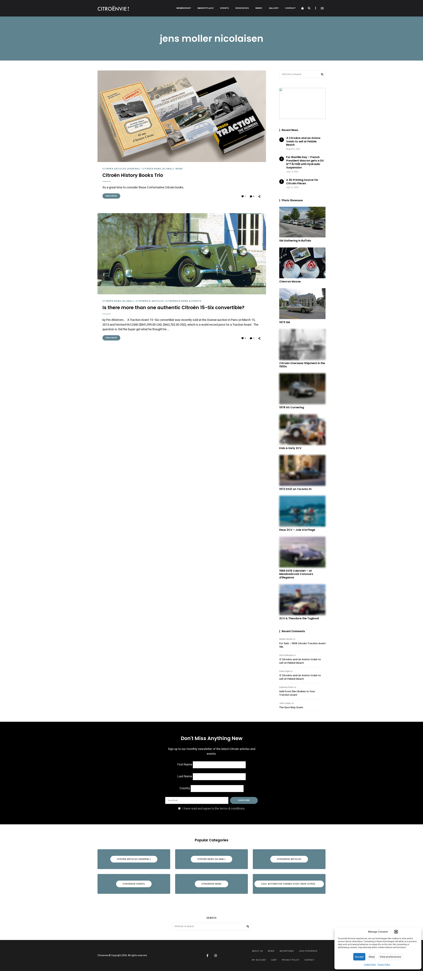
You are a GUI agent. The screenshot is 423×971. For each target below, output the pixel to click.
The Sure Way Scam (291, 707)
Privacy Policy (384, 964)
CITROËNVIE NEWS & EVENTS (183, 301)
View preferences (390, 957)
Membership (183, 8)
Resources (242, 8)
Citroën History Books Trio (132, 175)
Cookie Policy (370, 964)
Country (185, 788)
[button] (396, 931)
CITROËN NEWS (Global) (158, 168)
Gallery (274, 8)
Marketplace (206, 8)
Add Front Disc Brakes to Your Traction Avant (297, 693)
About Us (257, 951)
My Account (259, 959)
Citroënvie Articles (150, 301)
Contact (290, 8)
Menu (322, 8)
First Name (184, 764)
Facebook (207, 955)
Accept (359, 957)
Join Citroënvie (308, 951)
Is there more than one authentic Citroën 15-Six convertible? (173, 308)
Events (224, 8)
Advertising (287, 951)
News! (258, 8)
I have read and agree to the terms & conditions (213, 808)
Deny (372, 957)
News (179, 168)
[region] (302, 103)
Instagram (215, 955)
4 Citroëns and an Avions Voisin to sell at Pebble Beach (300, 661)
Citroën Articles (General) (121, 168)
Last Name (184, 776)
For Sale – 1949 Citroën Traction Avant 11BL (302, 645)
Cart (274, 959)
